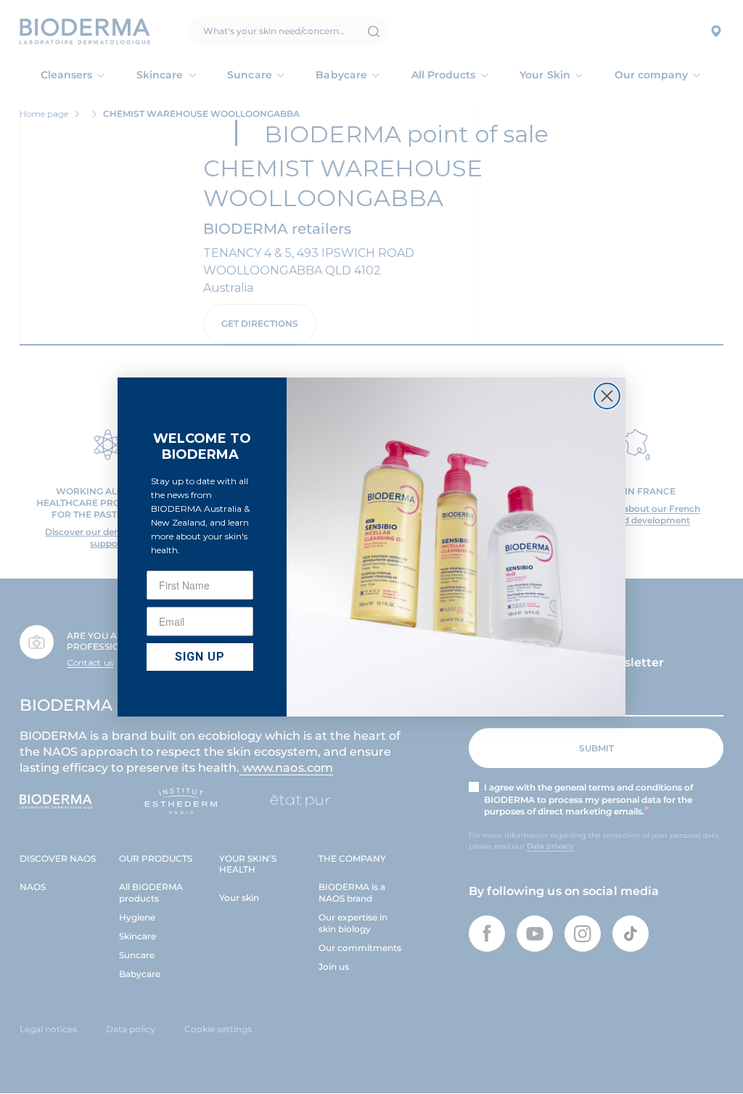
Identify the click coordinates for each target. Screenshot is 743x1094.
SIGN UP (200, 657)
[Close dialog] (607, 396)
